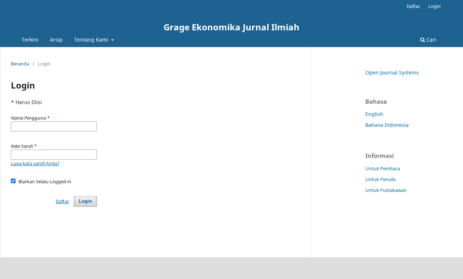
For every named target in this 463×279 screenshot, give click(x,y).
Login (434, 6)
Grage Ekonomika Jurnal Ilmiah (231, 27)
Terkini (30, 39)
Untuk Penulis (380, 179)
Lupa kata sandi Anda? (35, 163)
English (374, 114)
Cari (430, 39)
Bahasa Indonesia (387, 124)
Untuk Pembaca (382, 168)
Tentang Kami (92, 39)
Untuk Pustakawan (386, 190)
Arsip (56, 39)
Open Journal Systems (392, 72)
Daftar (413, 6)
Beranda (20, 63)
